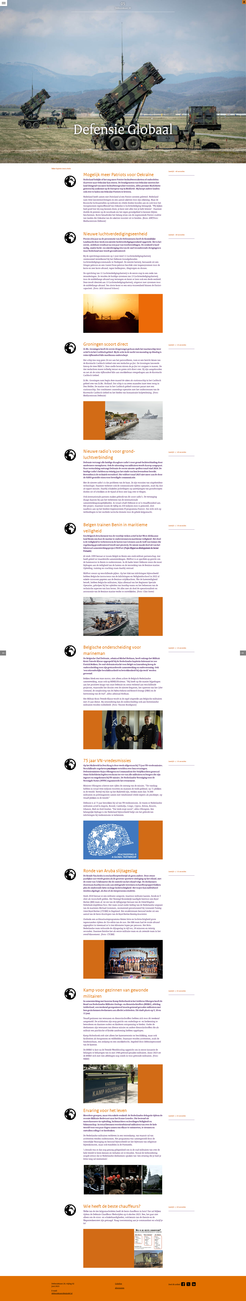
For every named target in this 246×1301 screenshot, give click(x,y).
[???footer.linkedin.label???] (193, 1284)
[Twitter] (188, 1284)
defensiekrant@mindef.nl (62, 1293)
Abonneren (119, 1288)
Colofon (118, 1283)
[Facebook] (183, 1284)
